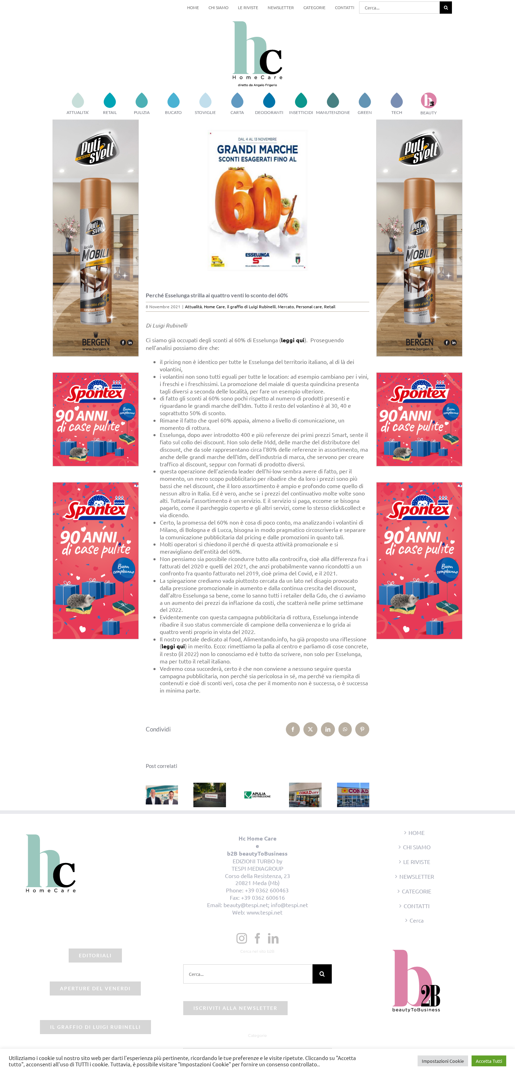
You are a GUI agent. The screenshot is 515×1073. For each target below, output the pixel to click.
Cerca (417, 920)
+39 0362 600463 (267, 889)
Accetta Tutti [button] (489, 1061)
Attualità (193, 306)
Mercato (286, 306)
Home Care (214, 306)
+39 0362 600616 (263, 897)
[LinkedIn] (273, 938)
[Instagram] (241, 938)
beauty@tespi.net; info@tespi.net (266, 904)
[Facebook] (257, 938)
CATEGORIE (416, 891)
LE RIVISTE (416, 861)
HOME (416, 832)
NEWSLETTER (416, 876)
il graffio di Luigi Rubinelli (251, 306)
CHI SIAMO (417, 846)
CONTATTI (417, 905)
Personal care (309, 306)
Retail (329, 306)
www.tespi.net (264, 912)
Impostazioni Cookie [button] (443, 1061)
